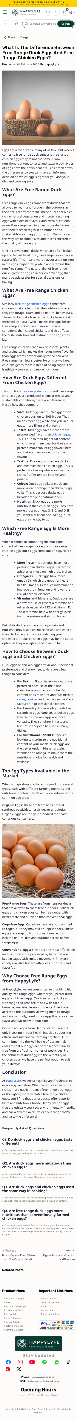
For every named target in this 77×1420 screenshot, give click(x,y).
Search (65, 23)
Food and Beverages (15, 1306)
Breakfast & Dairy (13, 1310)
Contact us (47, 1310)
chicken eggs (61, 434)
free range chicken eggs (32, 304)
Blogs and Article (50, 1314)
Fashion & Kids (12, 1322)
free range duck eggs (36, 391)
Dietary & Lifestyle (14, 1298)
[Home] (16, 23)
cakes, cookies (27, 699)
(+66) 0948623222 (43, 1377)
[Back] (5, 23)
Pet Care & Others (13, 1330)
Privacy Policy (48, 1298)
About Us (46, 1306)
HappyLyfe (13, 1081)
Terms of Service (50, 1302)
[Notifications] (56, 12)
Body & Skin (10, 1314)
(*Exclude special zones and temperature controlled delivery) (38, 5)
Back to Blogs (18, 37)
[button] (5, 12)
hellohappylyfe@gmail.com (43, 1381)
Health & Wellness (13, 1326)
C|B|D (7, 1302)
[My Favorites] (48, 12)
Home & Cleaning (13, 1318)
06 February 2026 (28, 64)
